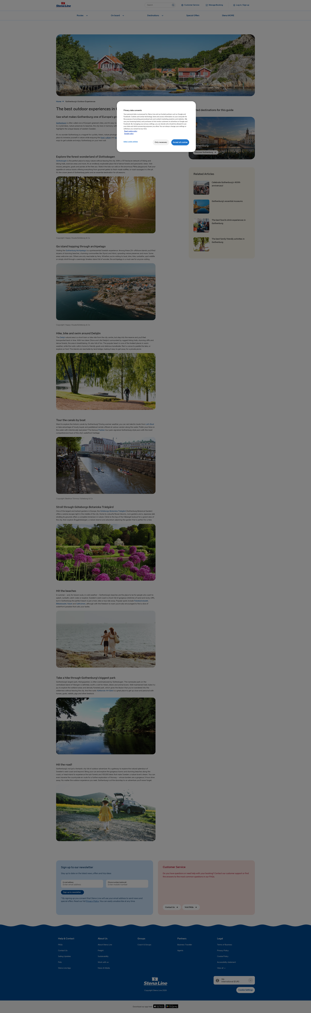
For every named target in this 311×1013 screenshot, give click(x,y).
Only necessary (161, 142)
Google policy (129, 134)
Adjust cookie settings (131, 141)
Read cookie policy (130, 131)
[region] (156, 126)
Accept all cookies (180, 142)
